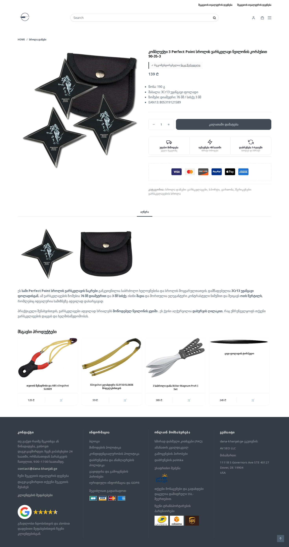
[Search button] (214, 18)
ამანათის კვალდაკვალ (171, 447)
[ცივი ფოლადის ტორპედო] (239, 341)
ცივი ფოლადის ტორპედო (239, 353)
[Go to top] (280, 538)
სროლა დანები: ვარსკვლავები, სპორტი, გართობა (199, 189)
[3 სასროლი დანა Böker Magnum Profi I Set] (175, 358)
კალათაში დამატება (223, 124)
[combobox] (142, 18)
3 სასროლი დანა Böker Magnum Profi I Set (175, 387)
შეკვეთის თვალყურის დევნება (215, 5)
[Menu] (269, 18)
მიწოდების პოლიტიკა (105, 447)
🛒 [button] (61, 400)
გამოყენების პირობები (171, 454)
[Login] (253, 17)
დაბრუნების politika (169, 460)
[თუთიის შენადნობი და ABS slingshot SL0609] (48, 358)
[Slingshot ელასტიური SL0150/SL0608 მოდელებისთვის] (112, 357)
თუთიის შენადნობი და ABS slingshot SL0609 (48, 387)
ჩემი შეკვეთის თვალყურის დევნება (43, 476)
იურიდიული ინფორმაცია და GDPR (114, 483)
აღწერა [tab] (144, 212)
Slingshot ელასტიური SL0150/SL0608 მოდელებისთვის (111, 386)
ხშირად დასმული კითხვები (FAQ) (178, 441)
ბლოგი (94, 441)
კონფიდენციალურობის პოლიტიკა (114, 454)
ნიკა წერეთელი (190, 65)
